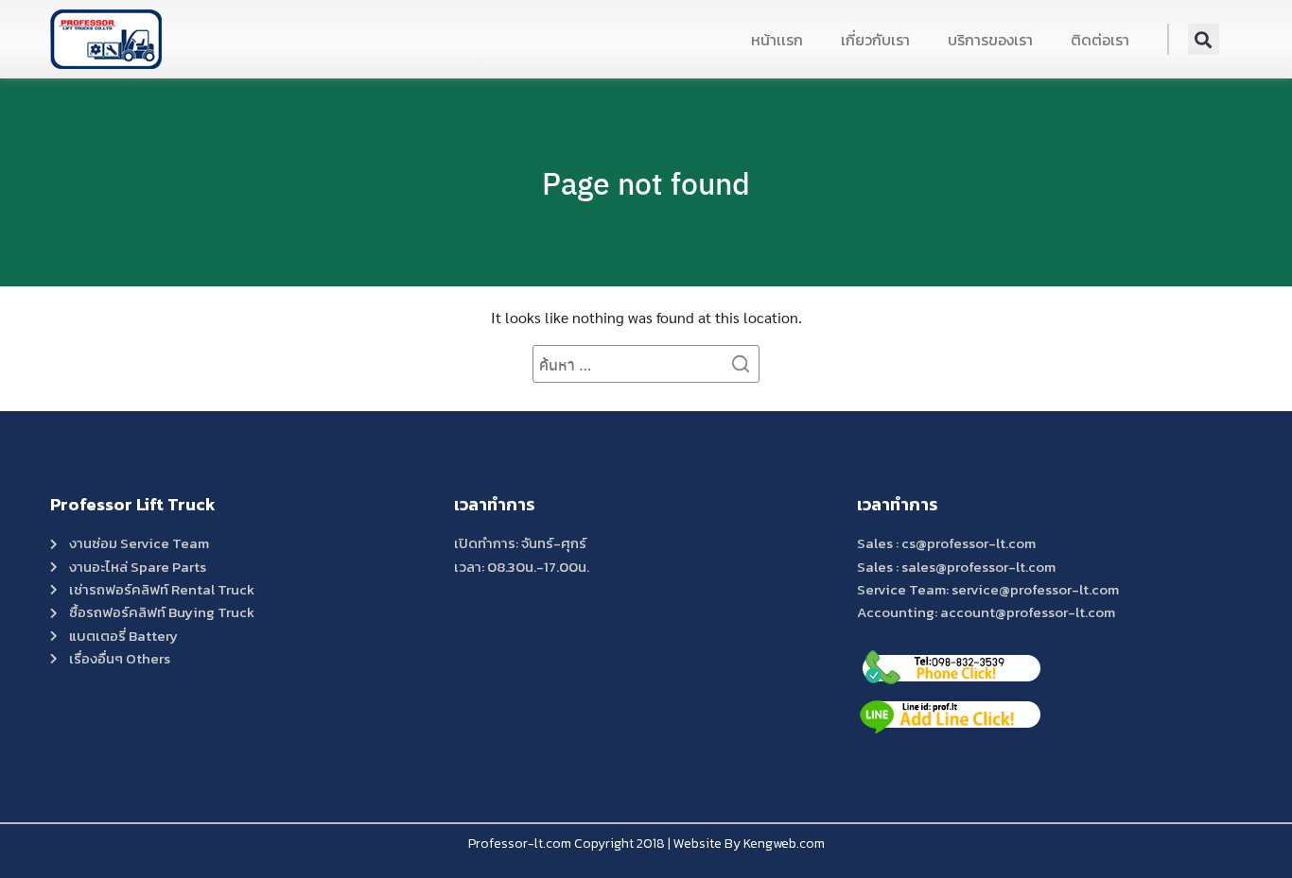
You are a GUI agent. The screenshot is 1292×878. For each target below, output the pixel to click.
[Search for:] (646, 364)
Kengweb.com (784, 843)
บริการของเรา (990, 39)
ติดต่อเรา (1100, 39)
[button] (1203, 39)
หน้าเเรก (777, 39)
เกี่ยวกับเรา (875, 39)
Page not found (646, 182)
